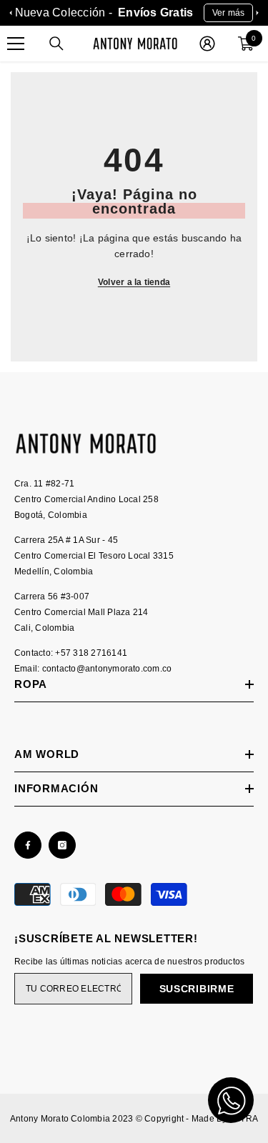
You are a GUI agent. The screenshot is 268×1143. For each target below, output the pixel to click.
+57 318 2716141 (91, 653)
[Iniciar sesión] (207, 43)
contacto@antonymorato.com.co (107, 669)
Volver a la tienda (134, 282)
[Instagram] (62, 845)
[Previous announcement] (10, 13)
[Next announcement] (257, 13)
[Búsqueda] (56, 43)
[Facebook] (27, 845)
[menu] (15, 43)
